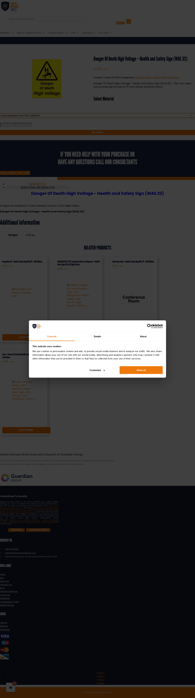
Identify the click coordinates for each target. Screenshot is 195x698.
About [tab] (143, 336)
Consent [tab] (51, 336)
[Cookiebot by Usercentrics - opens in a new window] (149, 326)
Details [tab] (97, 336)
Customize (95, 370)
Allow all (141, 370)
